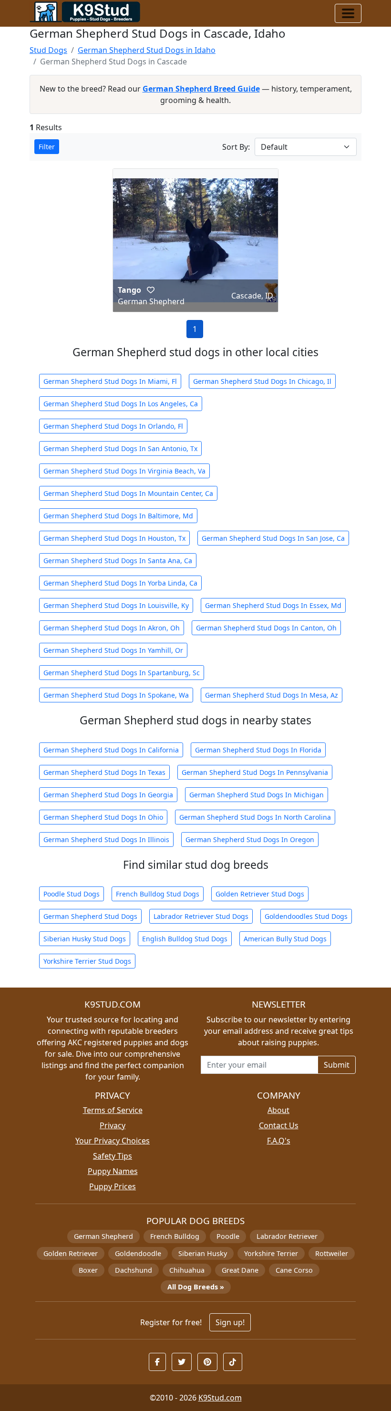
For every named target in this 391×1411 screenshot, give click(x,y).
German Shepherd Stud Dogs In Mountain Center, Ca (128, 493)
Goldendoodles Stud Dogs (306, 916)
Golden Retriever (70, 1253)
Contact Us (278, 1125)
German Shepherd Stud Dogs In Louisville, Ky (116, 605)
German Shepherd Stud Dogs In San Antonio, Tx (120, 448)
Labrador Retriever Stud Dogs (201, 916)
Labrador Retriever (287, 1236)
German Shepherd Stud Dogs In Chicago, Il (262, 381)
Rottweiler (331, 1253)
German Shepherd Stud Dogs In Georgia (108, 794)
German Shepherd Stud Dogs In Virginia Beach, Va (124, 470)
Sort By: (236, 147)
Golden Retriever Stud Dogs (260, 893)
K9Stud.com (220, 1397)
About (278, 1110)
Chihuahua (187, 1270)
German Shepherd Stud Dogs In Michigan (256, 794)
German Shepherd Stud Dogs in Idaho (147, 50)
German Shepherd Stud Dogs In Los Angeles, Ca (120, 403)
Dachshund (133, 1270)
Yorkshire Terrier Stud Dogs (87, 961)
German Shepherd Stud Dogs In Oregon (249, 839)
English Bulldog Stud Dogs (184, 938)
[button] (150, 290)
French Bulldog (174, 1236)
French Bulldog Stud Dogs (157, 893)
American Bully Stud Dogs (285, 938)
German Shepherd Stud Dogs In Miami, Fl (110, 381)
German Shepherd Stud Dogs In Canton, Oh (266, 627)
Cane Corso (294, 1270)
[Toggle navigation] (348, 13)
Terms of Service (113, 1110)
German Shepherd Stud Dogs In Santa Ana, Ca (117, 560)
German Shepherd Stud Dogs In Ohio (103, 817)
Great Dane (240, 1270)
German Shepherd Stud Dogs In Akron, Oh (111, 627)
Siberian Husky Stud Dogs (84, 938)
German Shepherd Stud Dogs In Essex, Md (273, 605)
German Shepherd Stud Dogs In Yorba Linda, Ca (120, 582)
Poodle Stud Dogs (71, 893)
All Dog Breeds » (195, 1286)
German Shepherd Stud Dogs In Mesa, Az (271, 695)
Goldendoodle (138, 1253)
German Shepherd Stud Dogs (90, 916)
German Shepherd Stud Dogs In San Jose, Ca (273, 538)
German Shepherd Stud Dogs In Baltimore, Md (118, 515)
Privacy (112, 1125)
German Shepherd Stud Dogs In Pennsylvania (255, 772)
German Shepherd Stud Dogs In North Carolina (255, 817)
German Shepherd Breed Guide (201, 88)
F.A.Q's (278, 1140)
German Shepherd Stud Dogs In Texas (104, 772)
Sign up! (230, 1322)
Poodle (227, 1236)
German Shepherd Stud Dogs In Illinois (106, 839)
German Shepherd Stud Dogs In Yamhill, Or (113, 650)
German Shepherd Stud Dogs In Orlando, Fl (113, 426)
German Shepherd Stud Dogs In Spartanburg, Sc (121, 672)
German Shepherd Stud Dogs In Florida (258, 749)
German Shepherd (103, 1236)
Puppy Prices (112, 1186)
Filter (47, 146)
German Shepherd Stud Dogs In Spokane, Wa (116, 695)
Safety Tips (112, 1156)
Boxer (88, 1270)
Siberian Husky (202, 1253)
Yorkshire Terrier (271, 1253)
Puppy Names (113, 1171)
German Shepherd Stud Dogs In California (111, 749)
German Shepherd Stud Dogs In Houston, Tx (114, 538)
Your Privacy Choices (112, 1140)
